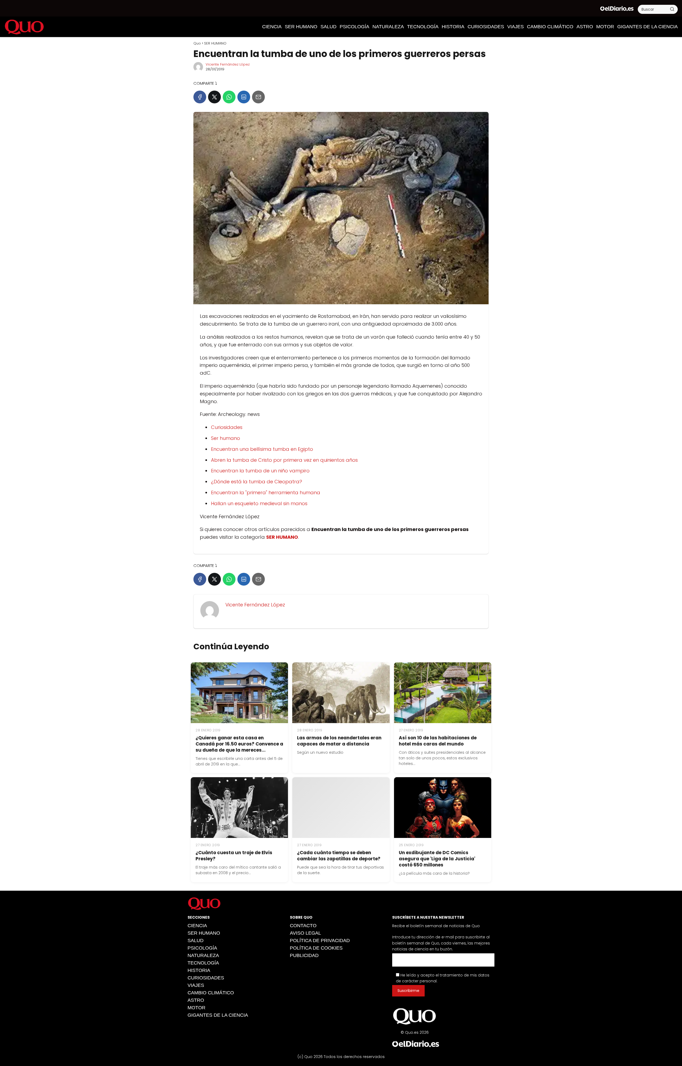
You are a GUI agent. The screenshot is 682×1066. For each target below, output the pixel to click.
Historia (453, 26)
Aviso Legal (305, 933)
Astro (585, 26)
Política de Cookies (316, 948)
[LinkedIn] (243, 97)
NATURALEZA (388, 26)
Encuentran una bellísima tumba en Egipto (262, 449)
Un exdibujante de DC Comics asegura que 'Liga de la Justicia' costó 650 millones (437, 858)
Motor (605, 26)
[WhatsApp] (229, 97)
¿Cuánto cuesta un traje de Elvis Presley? (234, 855)
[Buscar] (672, 9)
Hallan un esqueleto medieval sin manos (259, 503)
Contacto (303, 925)
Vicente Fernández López (228, 64)
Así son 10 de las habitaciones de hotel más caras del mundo (438, 741)
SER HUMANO (301, 26)
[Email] (258, 97)
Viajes (515, 26)
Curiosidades (226, 427)
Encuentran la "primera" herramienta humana (265, 492)
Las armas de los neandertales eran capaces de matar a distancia (339, 741)
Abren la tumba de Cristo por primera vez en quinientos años (284, 460)
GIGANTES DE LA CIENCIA (647, 26)
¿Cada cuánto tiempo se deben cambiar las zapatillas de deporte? (338, 855)
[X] (214, 97)
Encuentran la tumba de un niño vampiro (260, 470)
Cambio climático (550, 26)
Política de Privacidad (320, 940)
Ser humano (225, 438)
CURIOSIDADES (486, 26)
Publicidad (304, 955)
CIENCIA (272, 26)
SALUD (328, 26)
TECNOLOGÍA (423, 26)
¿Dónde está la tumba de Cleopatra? (256, 481)
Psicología (354, 26)
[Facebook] (199, 97)
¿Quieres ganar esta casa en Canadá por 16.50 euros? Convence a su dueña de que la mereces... (239, 744)
